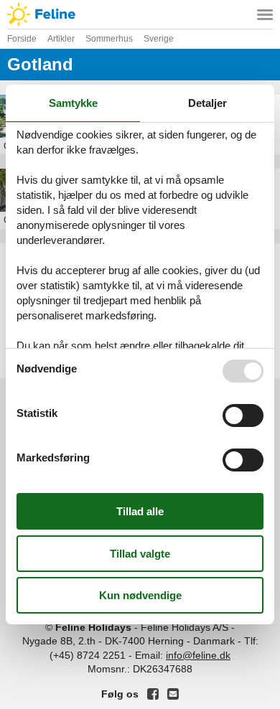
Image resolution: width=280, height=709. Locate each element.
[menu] (265, 14)
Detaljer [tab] (207, 103)
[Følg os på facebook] (153, 694)
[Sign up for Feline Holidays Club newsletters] (173, 694)
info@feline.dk (198, 655)
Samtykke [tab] (73, 103)
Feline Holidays (140, 14)
